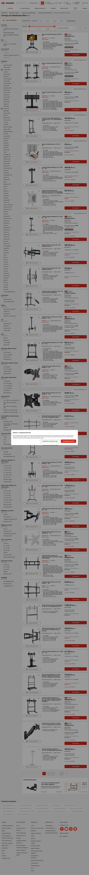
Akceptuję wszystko (68, 441)
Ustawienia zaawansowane (50, 441)
